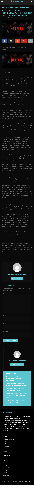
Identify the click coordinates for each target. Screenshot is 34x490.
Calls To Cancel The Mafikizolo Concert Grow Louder (15, 401)
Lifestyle (22, 8)
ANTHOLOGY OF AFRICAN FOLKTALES (12, 255)
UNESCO (25, 257)
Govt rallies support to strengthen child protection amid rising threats (16, 384)
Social (4, 10)
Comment (6, 293)
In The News (7, 444)
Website (5, 331)
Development (14, 8)
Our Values (6, 470)
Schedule (6, 448)
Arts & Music (5, 8)
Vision (5, 472)
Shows (5, 451)
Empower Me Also (8, 439)
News (27, 8)
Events (5, 463)
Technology (10, 10)
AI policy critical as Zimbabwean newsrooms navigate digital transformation (15, 378)
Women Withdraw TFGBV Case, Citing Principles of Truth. (15, 389)
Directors (6, 460)
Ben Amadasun (12, 257)
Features (6, 441)
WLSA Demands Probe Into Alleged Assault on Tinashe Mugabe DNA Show (16, 395)
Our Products (7, 467)
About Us (6, 475)
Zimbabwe (17, 10)
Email (5, 323)
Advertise (6, 458)
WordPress (23, 482)
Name (5, 315)
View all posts (16, 278)
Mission (5, 465)
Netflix (20, 257)
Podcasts (6, 446)
